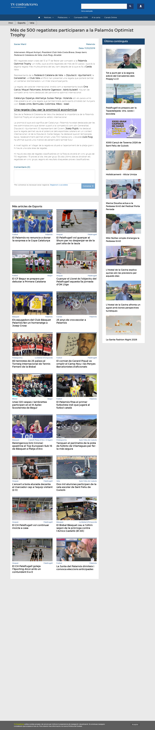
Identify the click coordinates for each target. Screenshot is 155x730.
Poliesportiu (17, 358)
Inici (10, 23)
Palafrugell (92, 235)
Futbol (15, 235)
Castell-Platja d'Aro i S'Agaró (40, 440)
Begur (50, 276)
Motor (14, 399)
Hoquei (59, 235)
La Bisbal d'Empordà (44, 358)
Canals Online (110, 17)
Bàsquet (15, 317)
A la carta (96, 17)
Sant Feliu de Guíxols (88, 440)
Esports (21, 23)
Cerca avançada (87, 11)
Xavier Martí (20, 44)
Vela (32, 23)
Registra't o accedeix (59, 185)
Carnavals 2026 (81, 17)
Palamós (90, 44)
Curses (59, 317)
